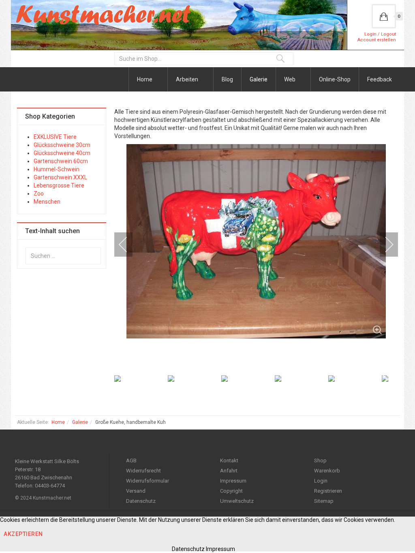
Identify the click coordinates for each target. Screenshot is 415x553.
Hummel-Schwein (56, 169)
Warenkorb (327, 471)
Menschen (47, 201)
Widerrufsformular (147, 481)
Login (320, 481)
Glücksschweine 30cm (62, 145)
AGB (131, 460)
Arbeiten (187, 79)
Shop (320, 460)
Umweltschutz (237, 501)
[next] (384, 244)
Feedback (379, 79)
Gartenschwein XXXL (60, 177)
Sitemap (324, 501)
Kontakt (229, 460)
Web (290, 79)
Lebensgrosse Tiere (59, 185)
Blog (227, 79)
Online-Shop (335, 79)
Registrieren (328, 491)
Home (145, 79)
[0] (384, 16)
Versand (135, 491)
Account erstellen (376, 40)
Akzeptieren (23, 534)
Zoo (39, 193)
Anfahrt (228, 471)
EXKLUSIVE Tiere (55, 137)
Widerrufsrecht (143, 471)
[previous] (128, 244)
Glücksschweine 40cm (62, 153)
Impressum (233, 481)
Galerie (258, 79)
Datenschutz (141, 501)
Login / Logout (380, 34)
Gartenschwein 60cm (61, 161)
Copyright (231, 491)
